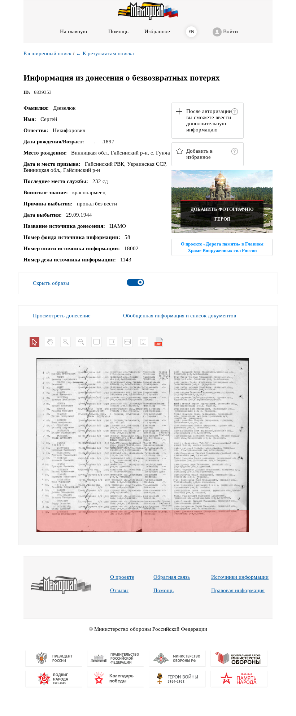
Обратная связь (171, 577)
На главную (73, 31)
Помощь (163, 590)
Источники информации (240, 577)
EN (191, 31)
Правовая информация (238, 590)
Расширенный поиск (47, 53)
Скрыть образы (51, 283)
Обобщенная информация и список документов (179, 315)
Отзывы (119, 590)
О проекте (122, 577)
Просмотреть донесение (62, 315)
